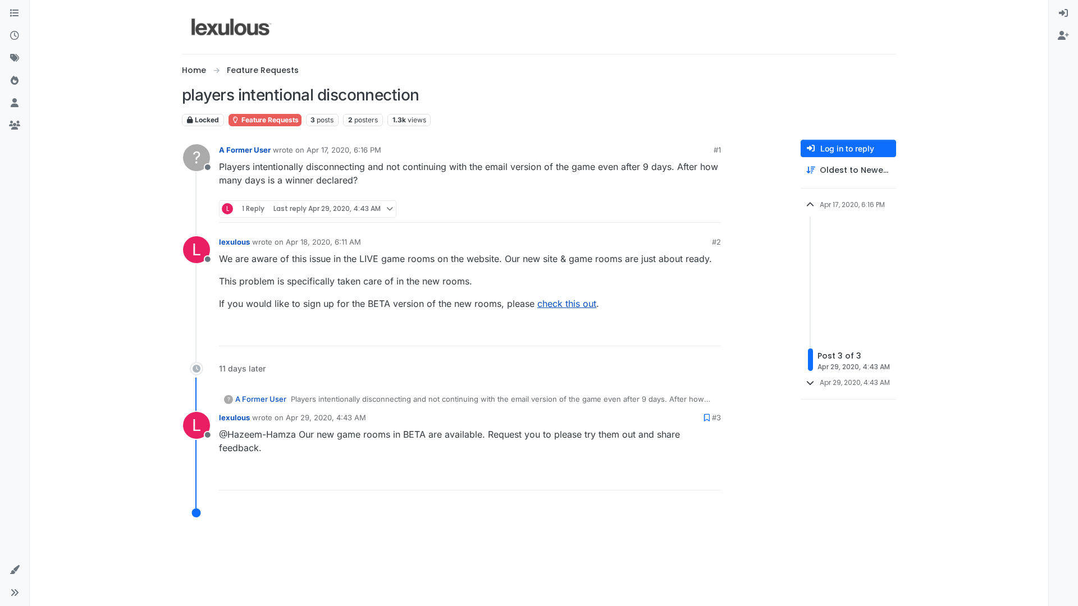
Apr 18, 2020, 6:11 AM (323, 241)
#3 (716, 417)
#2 (716, 241)
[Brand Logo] (231, 26)
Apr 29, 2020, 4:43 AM (326, 417)
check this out (566, 303)
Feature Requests (269, 120)
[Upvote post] (669, 209)
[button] (14, 570)
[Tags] (14, 58)
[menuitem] (1063, 13)
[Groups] (14, 126)
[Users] (14, 103)
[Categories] (14, 13)
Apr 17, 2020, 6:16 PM (344, 149)
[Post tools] (711, 209)
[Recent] (14, 36)
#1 (717, 149)
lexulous (234, 241)
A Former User (245, 149)
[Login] (1063, 13)
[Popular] (14, 81)
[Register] (1063, 36)
